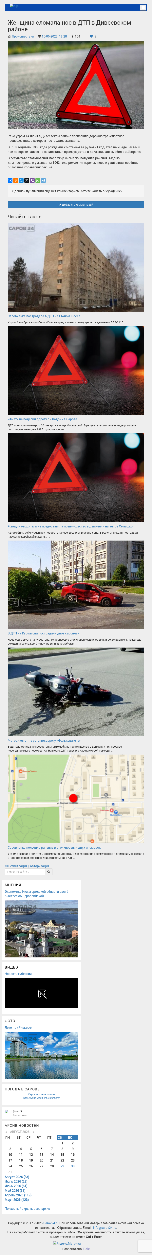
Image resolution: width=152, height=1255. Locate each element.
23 (73, 1160)
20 (41, 1160)
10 (10, 1154)
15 (62, 1154)
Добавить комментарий (77, 204)
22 (62, 1160)
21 (52, 1160)
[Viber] (32, 180)
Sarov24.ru (51, 1223)
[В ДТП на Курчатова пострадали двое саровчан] (76, 584)
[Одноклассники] (15, 180)
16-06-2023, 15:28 (54, 36)
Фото (10, 1020)
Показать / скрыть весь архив (27, 1208)
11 (21, 1154)
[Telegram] (43, 180)
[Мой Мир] (21, 180)
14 (52, 1154)
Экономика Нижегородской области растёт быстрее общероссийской (37, 893)
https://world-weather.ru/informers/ (41, 1098)
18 (21, 1160)
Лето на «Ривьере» (18, 1027)
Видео (11, 967)
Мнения (13, 884)
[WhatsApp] (37, 180)
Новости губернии (18, 974)
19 (31, 1160)
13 (41, 1154)
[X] (26, 180)
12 (31, 1154)
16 (73, 1154)
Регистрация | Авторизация (28, 866)
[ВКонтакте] (10, 180)
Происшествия (23, 36)
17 (10, 1160)
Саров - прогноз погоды (41, 1094)
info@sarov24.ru (104, 1227)
